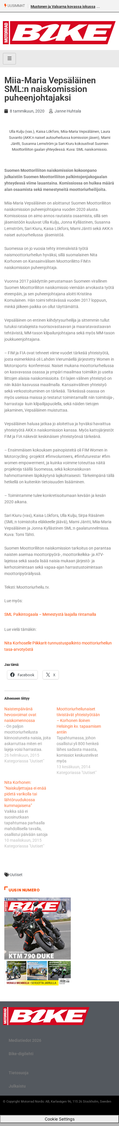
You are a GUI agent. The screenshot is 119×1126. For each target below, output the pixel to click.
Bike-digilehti (21, 1053)
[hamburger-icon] (9, 58)
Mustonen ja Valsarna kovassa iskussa (63, 6)
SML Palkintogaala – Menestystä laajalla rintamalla (50, 614)
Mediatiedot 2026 (25, 1040)
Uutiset (16, 874)
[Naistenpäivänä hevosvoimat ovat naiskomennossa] (30, 735)
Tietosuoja (19, 1072)
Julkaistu (17, 1086)
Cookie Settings (60, 1118)
